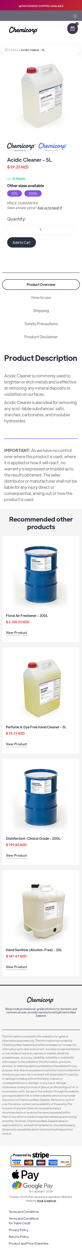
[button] (75, 22)
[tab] (41, 284)
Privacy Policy (18, 1230)
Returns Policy (19, 1236)
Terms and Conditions (24, 1212)
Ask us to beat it (49, 207)
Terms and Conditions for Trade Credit (24, 1220)
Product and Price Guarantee (28, 1243)
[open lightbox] (41, 93)
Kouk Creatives (46, 1200)
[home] (23, 31)
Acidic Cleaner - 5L (33, 50)
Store (14, 50)
